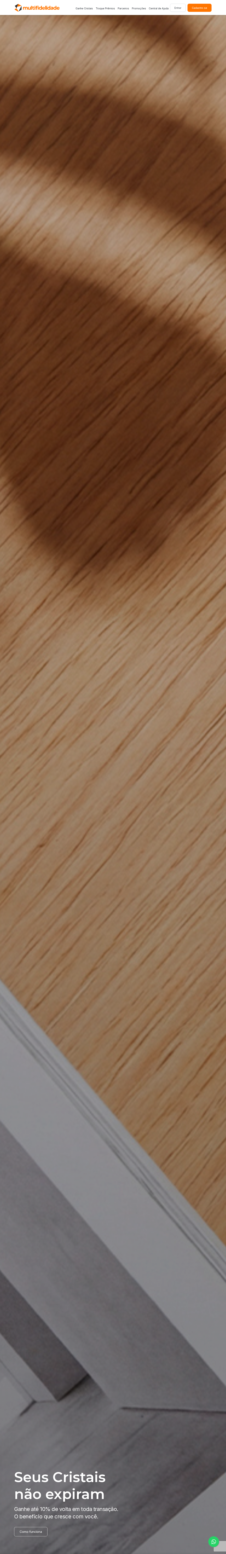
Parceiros (123, 8)
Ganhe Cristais (84, 8)
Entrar (177, 7)
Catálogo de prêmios (35, 1532)
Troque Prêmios (105, 8)
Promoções (139, 8)
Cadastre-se (199, 7)
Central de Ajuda (159, 8)
